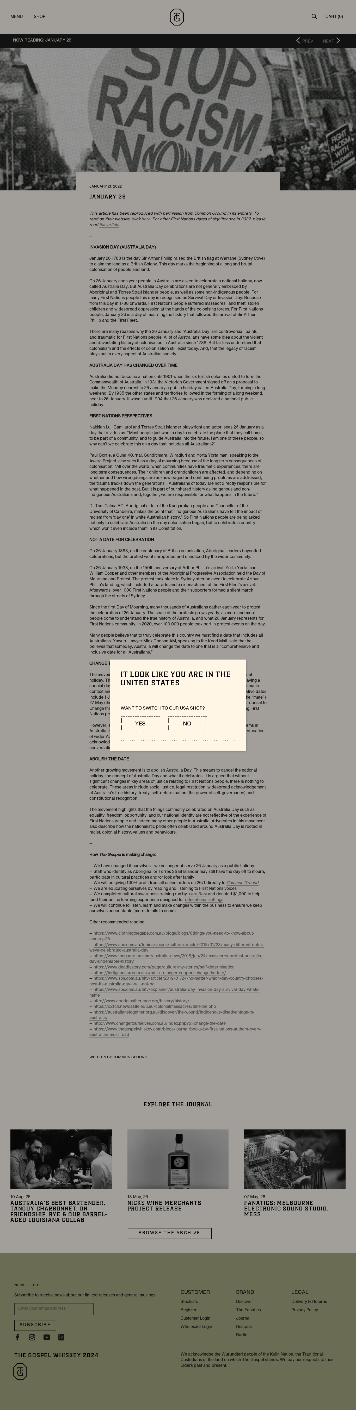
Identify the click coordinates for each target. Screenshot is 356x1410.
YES (140, 724)
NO (187, 724)
